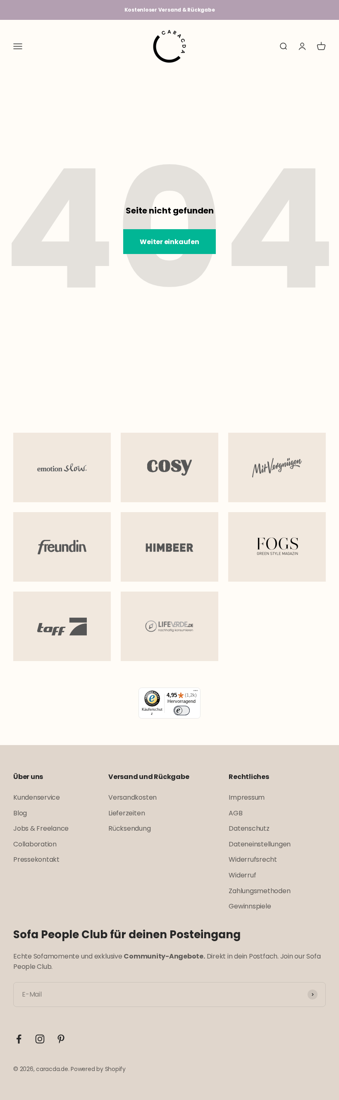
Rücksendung (129, 828)
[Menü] (196, 692)
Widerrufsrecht (253, 859)
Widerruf (242, 875)
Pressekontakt (36, 859)
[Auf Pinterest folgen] (61, 1039)
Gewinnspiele (250, 906)
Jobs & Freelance (41, 828)
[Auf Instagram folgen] (39, 1039)
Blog (20, 813)
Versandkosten (132, 797)
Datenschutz (249, 828)
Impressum (247, 797)
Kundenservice (36, 797)
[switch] (181, 710)
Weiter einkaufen (169, 242)
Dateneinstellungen (260, 844)
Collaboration (35, 844)
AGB (235, 813)
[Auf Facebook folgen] (18, 1039)
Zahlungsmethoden (259, 891)
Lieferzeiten (126, 813)
